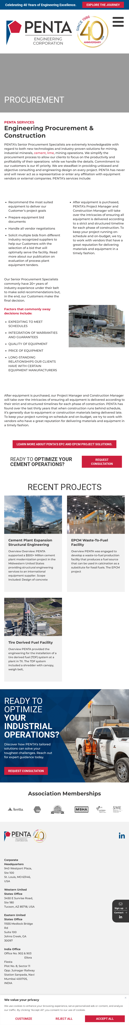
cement (40, 153)
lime (50, 153)
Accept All (105, 1018)
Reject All (64, 1018)
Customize (23, 1018)
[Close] (125, 998)
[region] (64, 1010)
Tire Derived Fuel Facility (30, 642)
